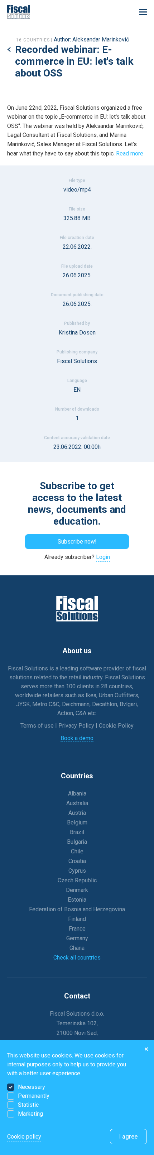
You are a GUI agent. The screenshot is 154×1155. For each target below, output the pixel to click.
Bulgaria (77, 841)
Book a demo (77, 738)
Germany (77, 938)
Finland (77, 919)
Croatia (77, 861)
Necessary (31, 1087)
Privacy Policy (77, 725)
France (77, 928)
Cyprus (77, 870)
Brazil (77, 832)
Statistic (28, 1104)
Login (103, 557)
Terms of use (37, 725)
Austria (77, 812)
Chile (77, 851)
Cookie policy (24, 1136)
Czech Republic (77, 880)
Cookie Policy (116, 725)
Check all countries (77, 957)
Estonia (77, 899)
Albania (77, 793)
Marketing (30, 1113)
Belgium (77, 822)
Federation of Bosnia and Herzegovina (77, 909)
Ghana (77, 948)
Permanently (33, 1095)
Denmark (77, 890)
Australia (77, 803)
